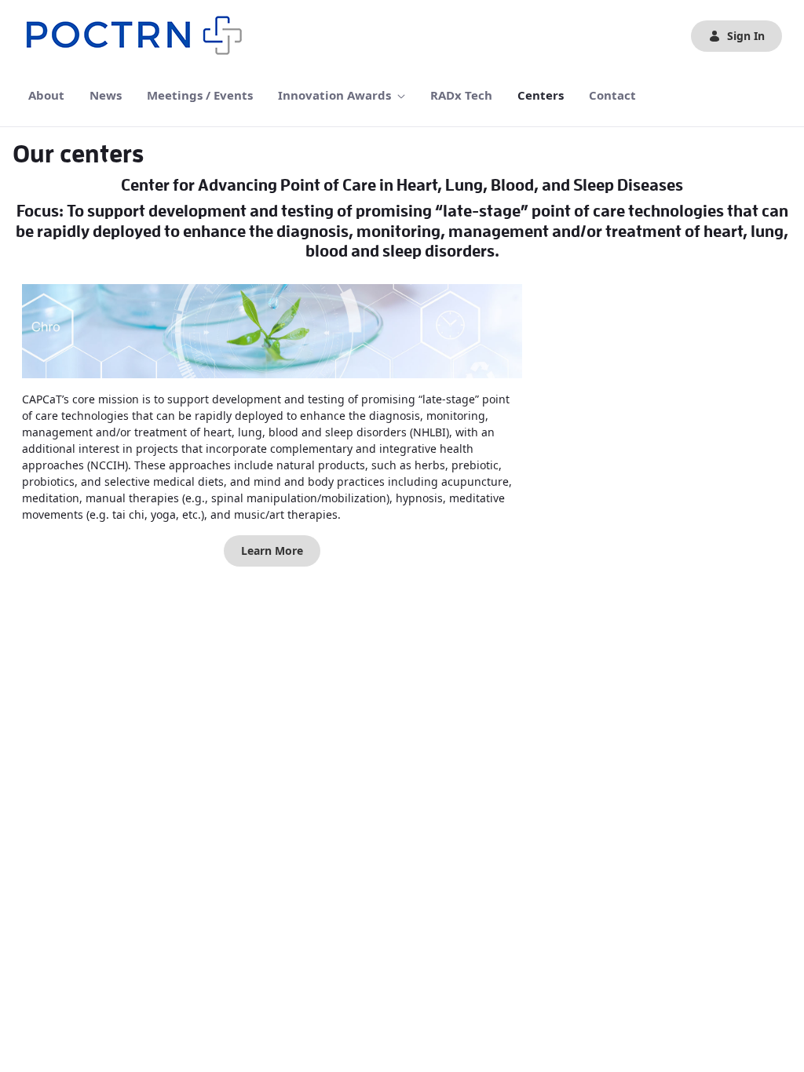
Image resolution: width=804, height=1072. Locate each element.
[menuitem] (46, 95)
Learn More (272, 550)
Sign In (746, 35)
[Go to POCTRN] (138, 36)
